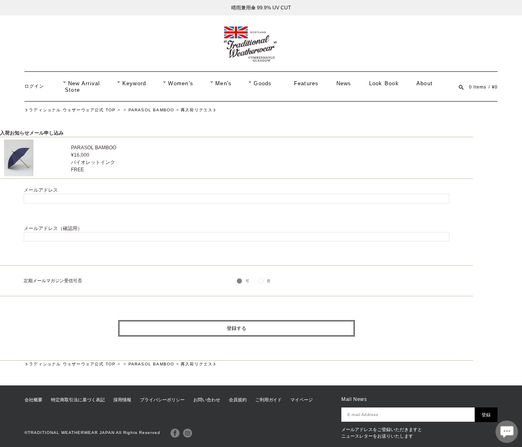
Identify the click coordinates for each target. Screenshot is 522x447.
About (424, 83)
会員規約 (238, 399)
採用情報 (122, 399)
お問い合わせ (206, 399)
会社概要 (33, 399)
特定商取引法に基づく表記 (78, 399)
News (344, 83)
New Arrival (84, 83)
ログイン (34, 86)
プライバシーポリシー (162, 399)
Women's (180, 83)
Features (306, 83)
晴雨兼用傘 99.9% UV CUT (261, 8)
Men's (223, 83)
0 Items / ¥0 (483, 86)
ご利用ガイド (268, 399)
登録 (486, 414)
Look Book (384, 83)
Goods (263, 83)
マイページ (301, 399)
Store (72, 90)
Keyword (134, 83)
